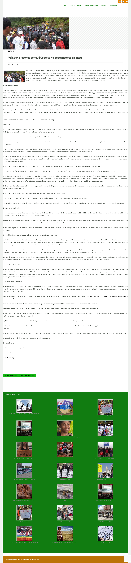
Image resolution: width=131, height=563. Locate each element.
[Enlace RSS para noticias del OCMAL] (126, 1)
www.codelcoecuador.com (12, 353)
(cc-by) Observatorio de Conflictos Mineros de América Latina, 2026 (22, 559)
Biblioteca (113, 5)
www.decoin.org (8, 358)
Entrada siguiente (27, 375)
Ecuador (11, 51)
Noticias (104, 5)
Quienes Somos (76, 5)
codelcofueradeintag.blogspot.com (15, 348)
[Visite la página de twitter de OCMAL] (123, 1)
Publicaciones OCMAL (91, 5)
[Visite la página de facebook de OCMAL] (119, 1)
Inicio (66, 5)
